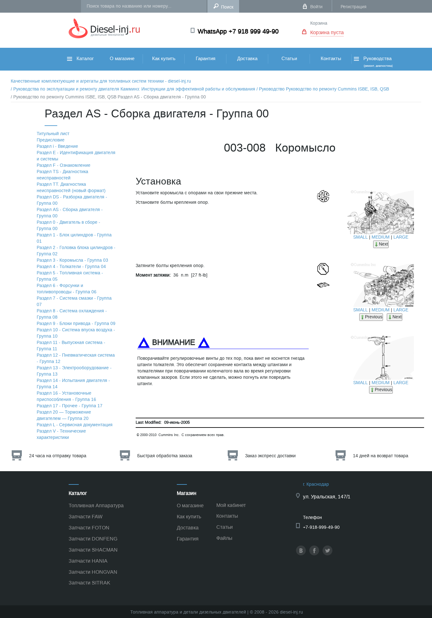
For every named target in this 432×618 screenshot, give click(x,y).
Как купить (164, 58)
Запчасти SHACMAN (93, 549)
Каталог (84, 58)
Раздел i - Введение (57, 146)
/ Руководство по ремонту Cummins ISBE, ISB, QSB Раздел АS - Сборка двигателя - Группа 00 (108, 97)
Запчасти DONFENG (93, 538)
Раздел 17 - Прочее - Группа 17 (69, 406)
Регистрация (354, 7)
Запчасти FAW (85, 516)
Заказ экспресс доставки (270, 456)
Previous (373, 317)
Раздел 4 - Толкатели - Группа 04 (71, 267)
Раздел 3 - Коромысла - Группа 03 (72, 260)
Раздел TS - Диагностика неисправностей (62, 175)
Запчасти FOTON (89, 527)
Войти (316, 7)
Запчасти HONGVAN (93, 572)
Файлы (224, 538)
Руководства (377, 61)
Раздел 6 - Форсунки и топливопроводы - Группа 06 (66, 289)
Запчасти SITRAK (89, 582)
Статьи (289, 58)
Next (383, 244)
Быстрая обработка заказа (164, 456)
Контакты (331, 58)
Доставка (247, 58)
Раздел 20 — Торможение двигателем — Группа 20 (64, 415)
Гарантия (205, 58)
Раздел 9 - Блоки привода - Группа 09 (76, 324)
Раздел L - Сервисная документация (75, 425)
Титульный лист (53, 134)
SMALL (360, 237)
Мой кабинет (231, 505)
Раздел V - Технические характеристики (61, 434)
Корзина (318, 23)
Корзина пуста (327, 32)
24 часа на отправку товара (57, 456)
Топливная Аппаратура (96, 505)
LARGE (400, 237)
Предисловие (51, 140)
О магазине (122, 58)
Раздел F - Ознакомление (63, 165)
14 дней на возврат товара (380, 456)
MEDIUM (381, 237)
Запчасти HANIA (88, 561)
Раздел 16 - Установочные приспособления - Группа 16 (66, 396)
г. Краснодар (316, 484)
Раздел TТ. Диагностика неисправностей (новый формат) (71, 187)
